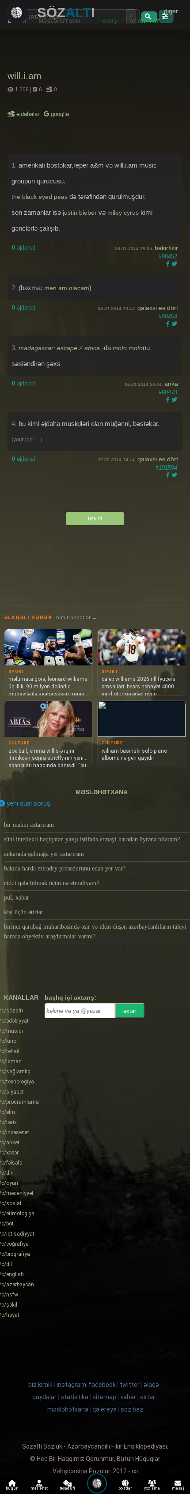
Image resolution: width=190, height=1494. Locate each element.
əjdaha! (23, 247)
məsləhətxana (102, 792)
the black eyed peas (39, 196)
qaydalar (44, 1397)
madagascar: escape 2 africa (59, 347)
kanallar (21, 997)
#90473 (168, 392)
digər (171, 11)
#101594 (166, 467)
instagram (71, 1384)
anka (171, 383)
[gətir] (149, 16)
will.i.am (25, 76)
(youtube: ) (26, 440)
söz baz (132, 1409)
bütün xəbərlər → (76, 617)
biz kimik (41, 1384)
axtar (129, 1011)
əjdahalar (28, 114)
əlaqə (151, 1384)
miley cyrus (123, 212)
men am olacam (66, 287)
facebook (102, 1384)
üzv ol (95, 518)
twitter (130, 1384)
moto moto (128, 347)
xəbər (128, 1397)
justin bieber (80, 212)
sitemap (104, 1397)
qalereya (104, 1409)
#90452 (168, 256)
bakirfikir (166, 247)
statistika (74, 1397)
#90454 (168, 316)
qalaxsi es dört (157, 307)
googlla (59, 114)
